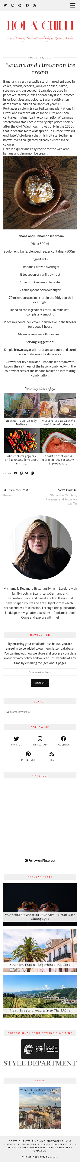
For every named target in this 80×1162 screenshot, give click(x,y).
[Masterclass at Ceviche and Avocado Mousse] (58, 405)
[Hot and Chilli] (40, 31)
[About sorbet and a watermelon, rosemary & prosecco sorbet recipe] (58, 440)
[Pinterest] (20, 5)
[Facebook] (27, 5)
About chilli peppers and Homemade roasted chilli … (21, 459)
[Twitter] (5, 5)
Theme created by (40, 1157)
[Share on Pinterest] (32, 473)
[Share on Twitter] (27, 473)
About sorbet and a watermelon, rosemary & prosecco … (58, 459)
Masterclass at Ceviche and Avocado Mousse (58, 422)
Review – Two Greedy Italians (21, 422)
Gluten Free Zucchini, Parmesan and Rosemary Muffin (61, 496)
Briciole (15, 492)
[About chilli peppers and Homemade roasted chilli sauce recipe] (22, 440)
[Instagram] (12, 5)
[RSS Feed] (34, 5)
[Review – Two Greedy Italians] (22, 405)
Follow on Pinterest (41, 860)
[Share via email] (16, 473)
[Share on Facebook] (21, 473)
